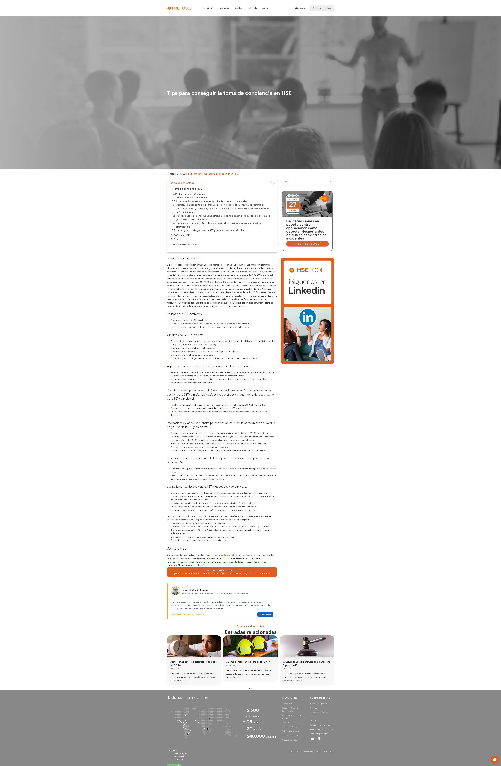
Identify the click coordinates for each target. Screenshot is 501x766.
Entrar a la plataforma (319, 734)
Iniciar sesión (300, 8)
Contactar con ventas (322, 8)
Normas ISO (287, 703)
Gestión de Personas (290, 727)
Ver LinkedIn (266, 614)
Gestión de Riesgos (290, 735)
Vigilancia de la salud (290, 731)
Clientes (313, 708)
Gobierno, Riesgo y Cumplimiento (290, 709)
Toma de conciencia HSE (187, 188)
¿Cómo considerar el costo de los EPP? (191, 661)
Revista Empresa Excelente (321, 729)
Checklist (285, 722)
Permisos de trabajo (290, 740)
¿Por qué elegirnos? (318, 703)
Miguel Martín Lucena (187, 244)
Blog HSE (181, 173)
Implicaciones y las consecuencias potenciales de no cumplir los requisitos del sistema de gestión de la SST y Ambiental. (223, 217)
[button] (249, 688)
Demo (312, 716)
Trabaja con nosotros (319, 712)
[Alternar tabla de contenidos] (271, 183)
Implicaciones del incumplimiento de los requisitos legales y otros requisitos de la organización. (218, 225)
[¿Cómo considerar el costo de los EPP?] (194, 646)
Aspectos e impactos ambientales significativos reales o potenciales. (212, 201)
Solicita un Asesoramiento (321, 725)
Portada (170, 173)
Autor (177, 239)
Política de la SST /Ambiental (190, 193)
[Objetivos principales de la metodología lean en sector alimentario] (307, 646)
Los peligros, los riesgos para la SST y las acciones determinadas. (210, 230)
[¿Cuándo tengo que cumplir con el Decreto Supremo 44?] (250, 646)
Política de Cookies (325, 751)
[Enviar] (331, 181)
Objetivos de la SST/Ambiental (191, 197)
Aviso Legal (290, 751)
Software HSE (182, 235)
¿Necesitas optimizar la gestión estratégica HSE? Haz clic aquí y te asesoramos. (222, 572)
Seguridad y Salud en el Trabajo (292, 716)
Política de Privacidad (306, 751)
